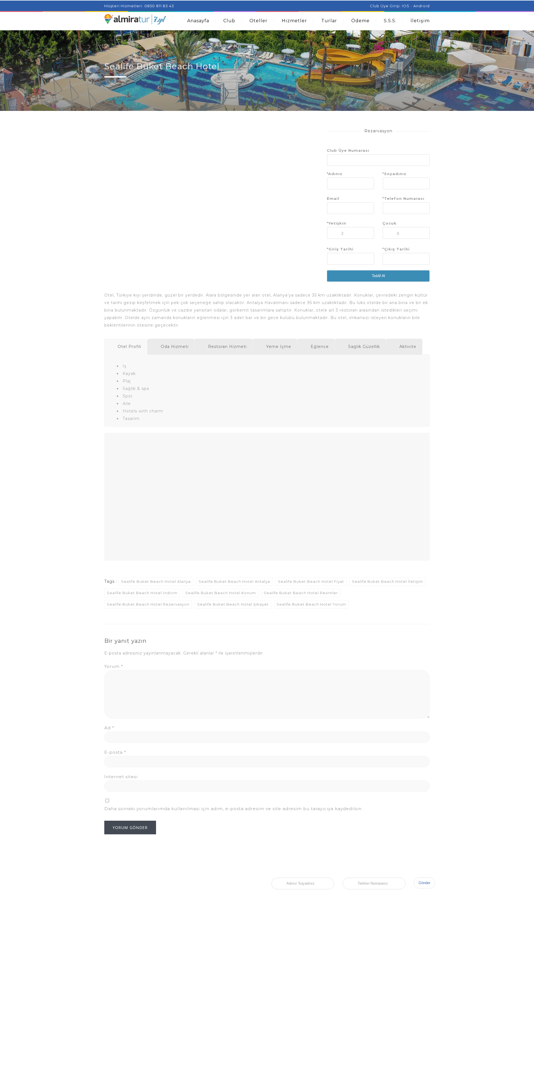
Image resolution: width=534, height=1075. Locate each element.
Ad (109, 727)
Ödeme (360, 20)
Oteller (258, 20)
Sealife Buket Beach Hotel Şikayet (233, 604)
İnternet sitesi (121, 776)
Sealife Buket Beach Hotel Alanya (156, 581)
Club (229, 20)
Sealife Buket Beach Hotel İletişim (387, 581)
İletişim (420, 20)
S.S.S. (390, 20)
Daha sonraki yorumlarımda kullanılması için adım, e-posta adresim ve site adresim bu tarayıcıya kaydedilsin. (233, 808)
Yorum (113, 666)
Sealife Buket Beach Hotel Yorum (311, 604)
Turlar (329, 20)
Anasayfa (198, 20)
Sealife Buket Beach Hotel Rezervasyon (148, 604)
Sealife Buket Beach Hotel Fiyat (311, 581)
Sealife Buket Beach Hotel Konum (220, 593)
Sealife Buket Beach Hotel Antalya (234, 581)
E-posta (115, 752)
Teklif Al (378, 275)
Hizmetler (294, 20)
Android (421, 6)
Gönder (424, 883)
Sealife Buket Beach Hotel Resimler (301, 593)
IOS (405, 6)
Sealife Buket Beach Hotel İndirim (142, 593)
